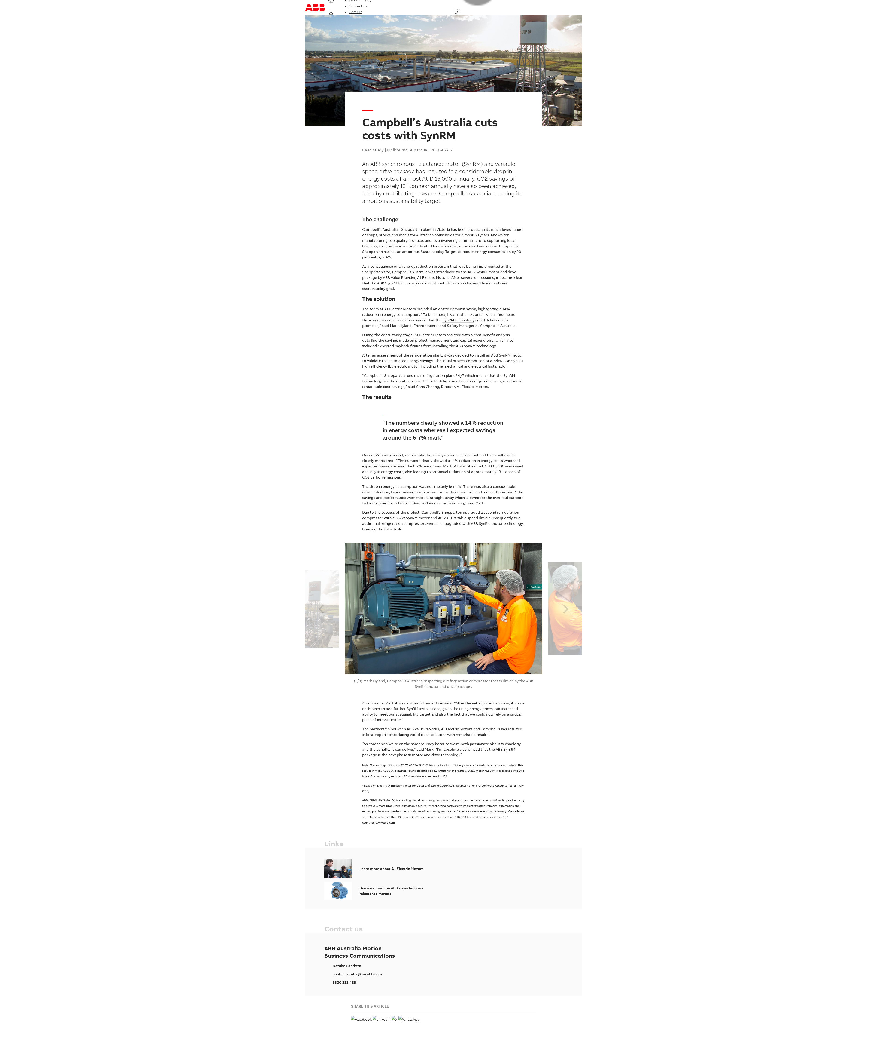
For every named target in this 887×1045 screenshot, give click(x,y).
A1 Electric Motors (433, 277)
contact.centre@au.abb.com (357, 974)
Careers (355, 11)
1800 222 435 (344, 982)
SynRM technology (458, 320)
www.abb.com (385, 822)
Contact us (358, 6)
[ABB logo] (315, 7)
